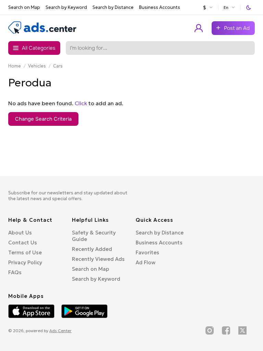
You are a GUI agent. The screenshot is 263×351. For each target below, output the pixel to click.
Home (14, 66)
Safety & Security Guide (94, 235)
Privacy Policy (25, 262)
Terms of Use (25, 252)
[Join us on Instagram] (209, 330)
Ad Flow (145, 262)
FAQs (15, 272)
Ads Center (60, 330)
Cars (58, 66)
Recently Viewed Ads (98, 259)
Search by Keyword (66, 7)
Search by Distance (113, 7)
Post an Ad (237, 28)
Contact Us (22, 242)
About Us (20, 232)
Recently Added (92, 249)
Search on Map (24, 7)
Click (81, 103)
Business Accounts (159, 7)
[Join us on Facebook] (226, 330)
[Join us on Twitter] (242, 330)
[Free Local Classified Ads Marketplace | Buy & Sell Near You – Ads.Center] (42, 32)
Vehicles (37, 66)
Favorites (147, 252)
